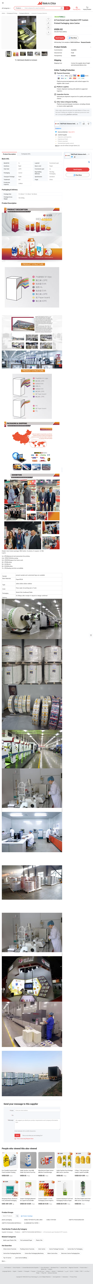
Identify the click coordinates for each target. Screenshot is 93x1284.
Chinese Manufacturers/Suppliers (30, 1267)
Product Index (83, 1267)
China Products (16, 1267)
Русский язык (40, 1271)
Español (20, 1271)
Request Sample (86, 42)
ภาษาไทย (86, 1271)
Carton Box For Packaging (75, 1249)
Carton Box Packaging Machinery (34, 1253)
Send (17, 1135)
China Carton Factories (9, 1249)
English (14, 1271)
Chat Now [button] (74, 38)
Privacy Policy (73, 1277)
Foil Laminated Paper (26, 1240)
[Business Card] (89, 162)
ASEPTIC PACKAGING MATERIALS (11, 1223)
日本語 (76, 1271)
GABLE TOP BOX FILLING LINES (33, 1220)
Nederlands (60, 1271)
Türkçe (37, 1273)
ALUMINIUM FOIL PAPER (31, 1223)
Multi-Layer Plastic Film (9, 1240)
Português (26, 1271)
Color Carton (41, 1249)
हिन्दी (81, 1271)
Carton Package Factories (56, 1249)
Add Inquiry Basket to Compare (27, 60)
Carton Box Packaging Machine (12, 1253)
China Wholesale (45, 1267)
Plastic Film (39, 1240)
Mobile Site (43, 1269)
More (3, 1261)
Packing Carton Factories (27, 1249)
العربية (66, 1271)
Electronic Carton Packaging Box (70, 1253)
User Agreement (57, 1277)
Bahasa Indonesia (52, 1273)
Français (33, 1271)
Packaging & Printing (12, 13)
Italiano (48, 1271)
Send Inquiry (59, 38)
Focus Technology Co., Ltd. (34, 1277)
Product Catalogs (27, 1216)
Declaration (65, 1277)
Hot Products (7, 1267)
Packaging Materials (24, 13)
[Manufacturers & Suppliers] (46, 3)
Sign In (57, 145)
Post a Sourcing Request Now (24, 1138)
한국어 (71, 1271)
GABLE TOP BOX (51, 1220)
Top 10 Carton (7, 1258)
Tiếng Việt (43, 1273)
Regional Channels (73, 1267)
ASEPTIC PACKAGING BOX (76, 1220)
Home (3, 13)
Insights (50, 1269)
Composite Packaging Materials (39, 13)
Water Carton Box (52, 1253)
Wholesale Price (54, 1267)
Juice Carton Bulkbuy (21, 1258)
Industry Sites (63, 1267)
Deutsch (54, 1271)
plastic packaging (7, 1220)
